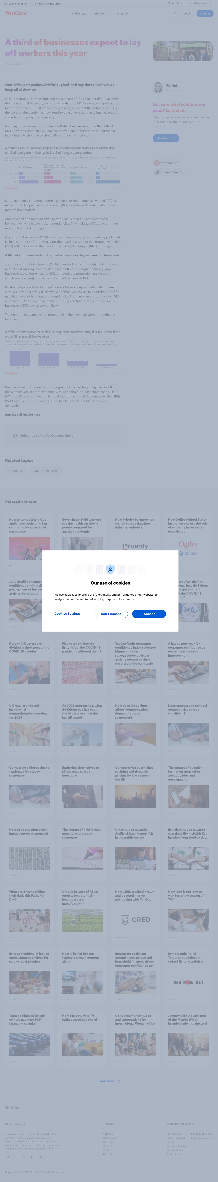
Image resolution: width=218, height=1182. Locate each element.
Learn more (126, 599)
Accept (149, 614)
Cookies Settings (67, 613)
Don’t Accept (111, 614)
